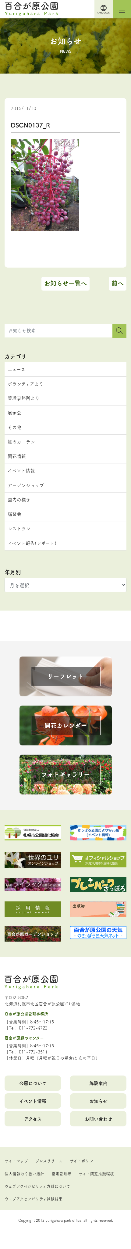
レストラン (19, 528)
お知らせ (98, 1101)
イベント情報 (21, 470)
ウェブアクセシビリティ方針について (37, 1186)
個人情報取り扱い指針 (24, 1173)
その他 (14, 427)
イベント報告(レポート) (32, 543)
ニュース (16, 369)
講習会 (14, 514)
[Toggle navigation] (122, 9)
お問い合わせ (98, 1118)
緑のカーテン (21, 441)
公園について (33, 1083)
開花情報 (17, 456)
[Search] (119, 331)
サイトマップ (16, 1160)
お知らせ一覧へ (65, 283)
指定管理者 (61, 1173)
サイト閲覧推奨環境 (96, 1173)
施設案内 (98, 1083)
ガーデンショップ (26, 485)
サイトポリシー (83, 1160)
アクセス (33, 1118)
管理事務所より (24, 398)
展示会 (14, 412)
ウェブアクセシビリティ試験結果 (33, 1198)
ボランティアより (26, 383)
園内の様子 (19, 499)
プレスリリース (48, 1160)
